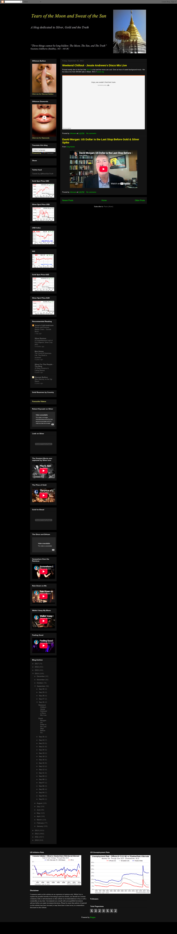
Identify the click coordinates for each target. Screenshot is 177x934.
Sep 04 (42, 792)
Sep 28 (42, 696)
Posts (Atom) (108, 206)
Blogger (92, 917)
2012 (37, 834)
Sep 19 (42, 753)
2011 (37, 837)
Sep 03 (42, 796)
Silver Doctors (40, 338)
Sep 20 (42, 750)
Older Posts (140, 200)
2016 (37, 667)
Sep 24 (42, 740)
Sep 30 (42, 689)
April (39, 816)
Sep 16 (42, 760)
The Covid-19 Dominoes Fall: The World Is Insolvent (43, 355)
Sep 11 (42, 773)
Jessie (89, 70)
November (41, 680)
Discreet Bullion (41, 377)
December (41, 676)
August (40, 803)
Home (104, 200)
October (40, 683)
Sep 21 (42, 746)
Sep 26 (42, 702)
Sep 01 (42, 799)
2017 (37, 664)
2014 (37, 673)
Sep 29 (42, 692)
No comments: (91, 133)
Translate (50, 153)
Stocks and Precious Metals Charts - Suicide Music (43, 329)
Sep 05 (42, 789)
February (40, 823)
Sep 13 (42, 766)
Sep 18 (42, 756)
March (39, 820)
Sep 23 (42, 743)
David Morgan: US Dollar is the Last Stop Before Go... (42, 725)
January (40, 826)
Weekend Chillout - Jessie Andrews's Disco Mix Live (94, 65)
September (41, 686)
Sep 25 (42, 737)
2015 (37, 670)
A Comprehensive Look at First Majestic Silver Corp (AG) (44, 342)
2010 (37, 840)
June (39, 810)
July (38, 806)
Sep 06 (42, 786)
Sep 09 (42, 776)
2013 (37, 830)
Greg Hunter (70, 147)
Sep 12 (42, 769)
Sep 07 (42, 783)
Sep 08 (42, 779)
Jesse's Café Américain (44, 325)
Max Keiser (39, 351)
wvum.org (100, 72)
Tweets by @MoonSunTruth (42, 174)
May (39, 813)
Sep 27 (42, 699)
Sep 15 (42, 763)
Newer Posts (67, 200)
